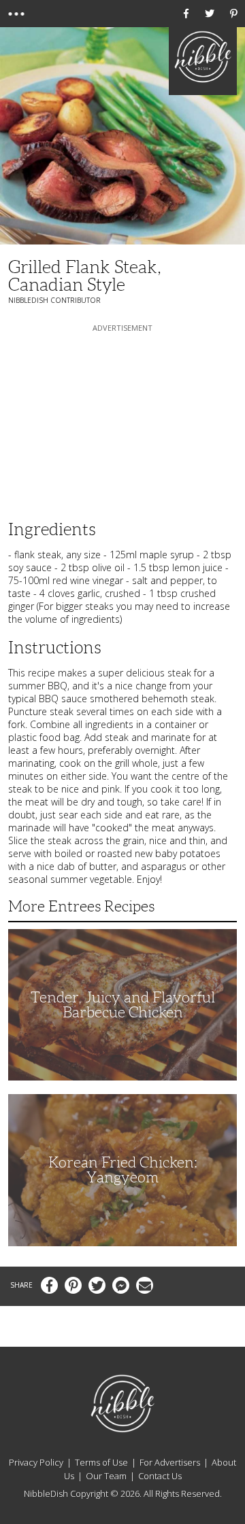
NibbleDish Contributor (54, 300)
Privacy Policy (36, 1462)
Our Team (106, 1476)
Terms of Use (101, 1462)
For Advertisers (170, 1462)
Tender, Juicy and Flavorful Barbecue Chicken (123, 1005)
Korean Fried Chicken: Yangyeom (122, 1170)
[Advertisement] (122, 420)
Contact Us (160, 1476)
